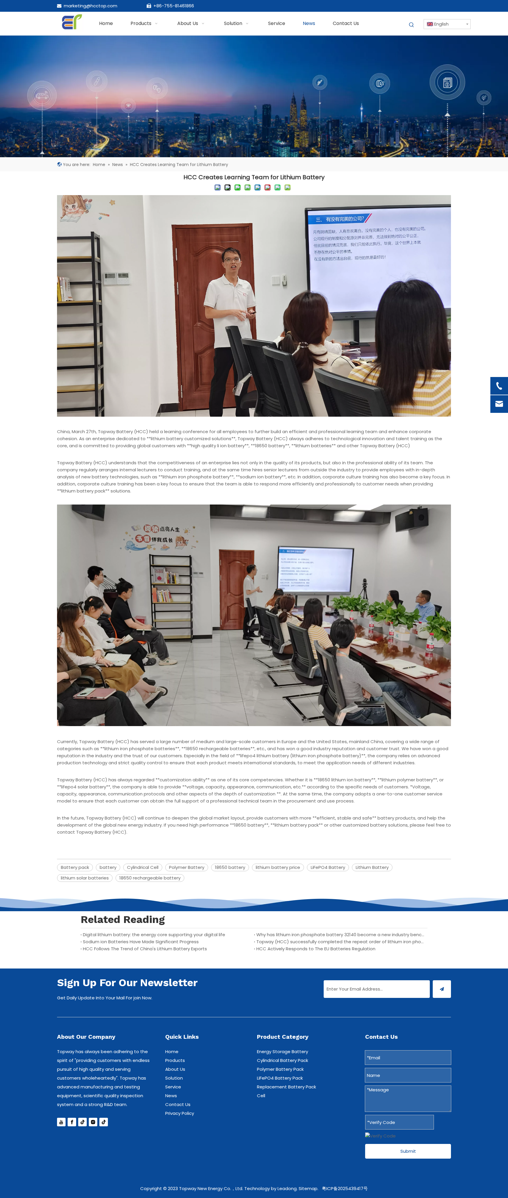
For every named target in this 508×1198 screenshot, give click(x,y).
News (171, 1096)
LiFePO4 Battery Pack (280, 1078)
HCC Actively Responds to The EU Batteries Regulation (315, 949)
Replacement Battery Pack (286, 1087)
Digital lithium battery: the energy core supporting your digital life (154, 934)
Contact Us (177, 1104)
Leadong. (288, 1188)
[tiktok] (103, 1122)
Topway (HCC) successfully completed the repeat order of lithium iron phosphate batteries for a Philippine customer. (340, 942)
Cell (261, 1096)
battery (108, 867)
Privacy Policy (179, 1113)
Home (171, 1051)
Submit (408, 1151)
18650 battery (230, 867)
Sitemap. (308, 1188)
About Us (175, 1069)
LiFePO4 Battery (328, 867)
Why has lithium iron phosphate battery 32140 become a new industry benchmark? (340, 934)
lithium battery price (278, 867)
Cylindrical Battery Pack (282, 1060)
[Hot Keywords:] (411, 25)
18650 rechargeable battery (150, 878)
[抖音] (82, 1122)
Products (175, 1060)
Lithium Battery (372, 867)
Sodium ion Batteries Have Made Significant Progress (141, 942)
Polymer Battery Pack (280, 1069)
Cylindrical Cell (142, 867)
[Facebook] (72, 1122)
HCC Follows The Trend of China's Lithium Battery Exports (145, 949)
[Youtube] (61, 1122)
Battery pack (75, 867)
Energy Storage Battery (282, 1051)
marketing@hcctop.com (90, 6)
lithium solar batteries (85, 878)
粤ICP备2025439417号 (345, 1188)
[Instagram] (93, 1122)
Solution (174, 1078)
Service (173, 1087)
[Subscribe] (442, 989)
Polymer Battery (186, 867)
